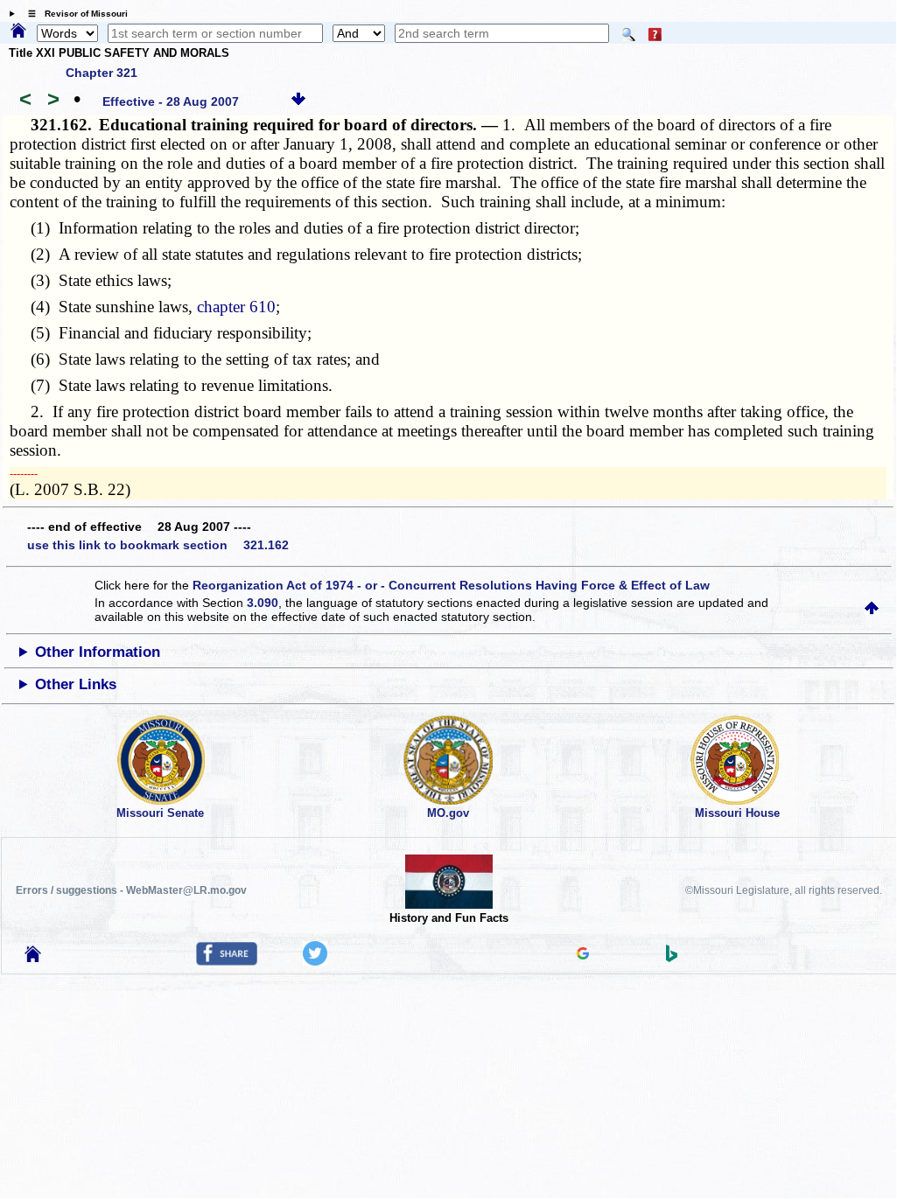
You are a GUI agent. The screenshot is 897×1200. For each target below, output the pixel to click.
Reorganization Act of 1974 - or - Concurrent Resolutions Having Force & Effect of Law (451, 585)
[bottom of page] (298, 101)
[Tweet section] (315, 961)
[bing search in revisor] (672, 958)
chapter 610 (236, 306)
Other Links (75, 684)
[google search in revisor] (583, 955)
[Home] (18, 31)
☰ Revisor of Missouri (73, 13)
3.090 (262, 603)
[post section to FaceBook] (226, 961)
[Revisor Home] (33, 958)
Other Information (97, 652)
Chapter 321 (101, 73)
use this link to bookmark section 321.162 (158, 545)
